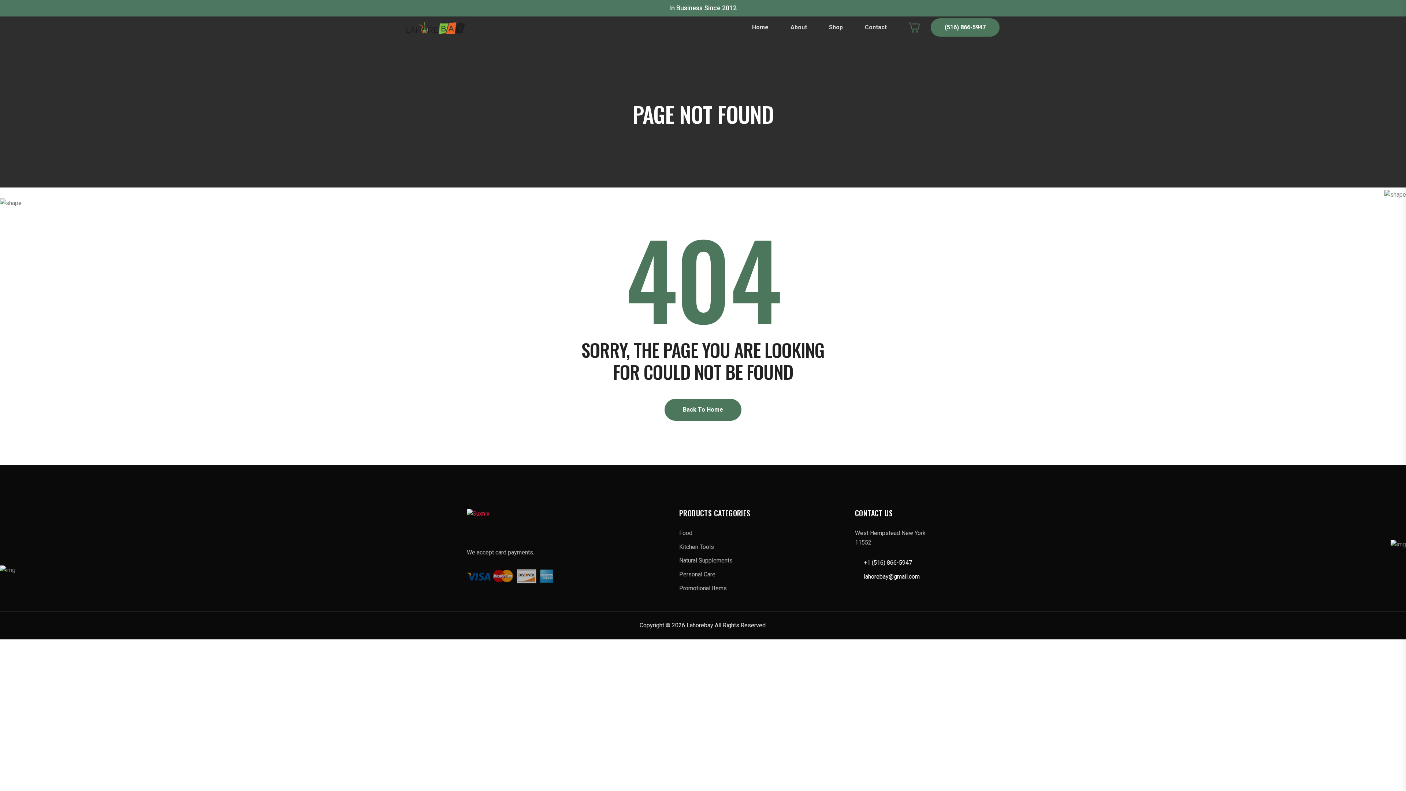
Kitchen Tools (696, 546)
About (799, 27)
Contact (876, 27)
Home (760, 27)
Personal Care (697, 574)
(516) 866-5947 (965, 27)
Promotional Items (703, 588)
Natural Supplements (706, 560)
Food (685, 533)
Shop (836, 27)
